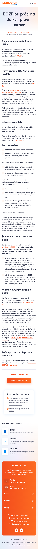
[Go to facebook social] (16, 530)
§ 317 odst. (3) (20, 140)
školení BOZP (14, 90)
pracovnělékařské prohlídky (11, 93)
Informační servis (12, 545)
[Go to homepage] (9, 3)
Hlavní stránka (12, 32)
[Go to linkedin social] (21, 530)
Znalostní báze (24, 32)
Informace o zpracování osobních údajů (14, 542)
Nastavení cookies (25, 545)
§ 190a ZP (19, 56)
